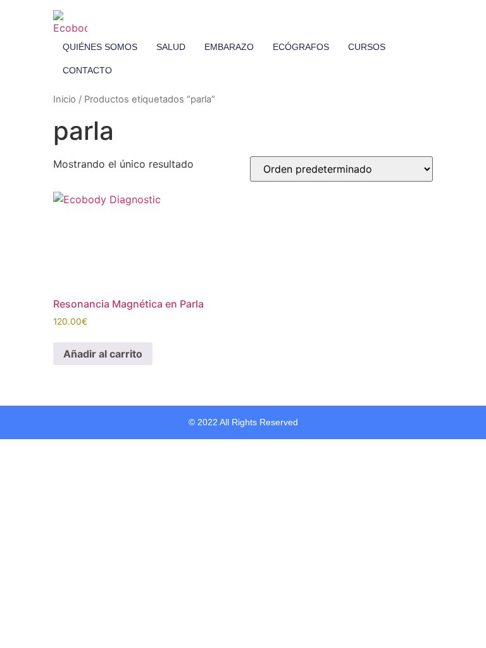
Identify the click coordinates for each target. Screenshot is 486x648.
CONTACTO (87, 70)
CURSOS (366, 47)
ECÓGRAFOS (301, 47)
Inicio (64, 99)
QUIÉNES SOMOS (100, 47)
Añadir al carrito (102, 353)
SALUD (170, 47)
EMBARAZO (229, 47)
